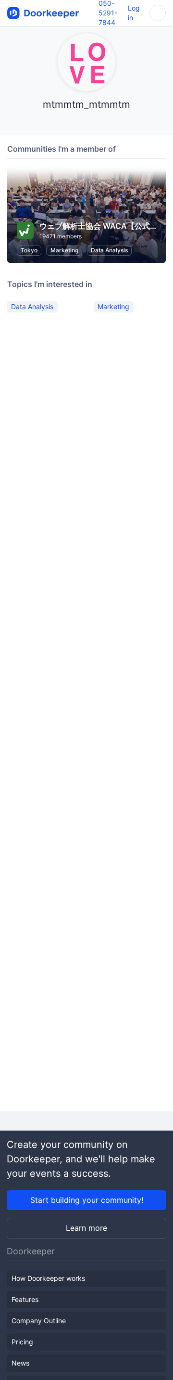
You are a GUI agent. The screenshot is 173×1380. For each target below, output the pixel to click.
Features (25, 1299)
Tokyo (29, 250)
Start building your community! (86, 1200)
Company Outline (39, 1320)
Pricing (22, 1342)
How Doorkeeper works (48, 1278)
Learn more (86, 1228)
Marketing (64, 250)
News (20, 1363)
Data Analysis (109, 250)
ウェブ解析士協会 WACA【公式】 (98, 226)
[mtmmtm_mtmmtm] (86, 123)
